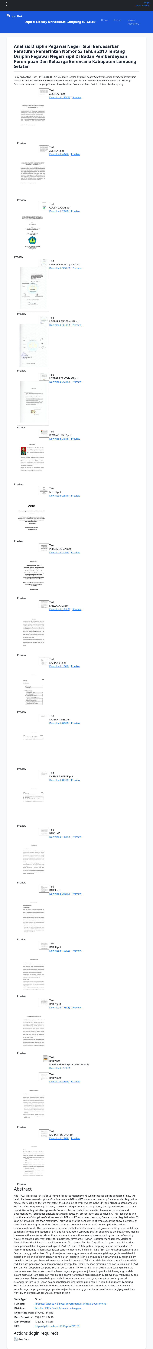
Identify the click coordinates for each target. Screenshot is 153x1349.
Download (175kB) (59, 1007)
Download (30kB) (59, 552)
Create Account (141, 5)
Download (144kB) (59, 609)
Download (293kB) (59, 382)
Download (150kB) (59, 97)
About (117, 20)
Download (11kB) (59, 1138)
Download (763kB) (59, 1068)
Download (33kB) (59, 438)
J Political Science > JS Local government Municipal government (70, 1303)
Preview (76, 97)
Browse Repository (133, 21)
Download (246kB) (59, 893)
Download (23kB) (59, 495)
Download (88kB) (59, 1081)
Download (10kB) (59, 666)
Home (104, 20)
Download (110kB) (59, 837)
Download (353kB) (59, 325)
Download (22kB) (59, 211)
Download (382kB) (59, 268)
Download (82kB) (59, 723)
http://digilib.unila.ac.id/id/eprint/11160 (57, 1326)
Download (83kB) (59, 154)
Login (146, 2)
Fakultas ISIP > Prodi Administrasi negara (58, 1308)
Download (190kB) (59, 950)
